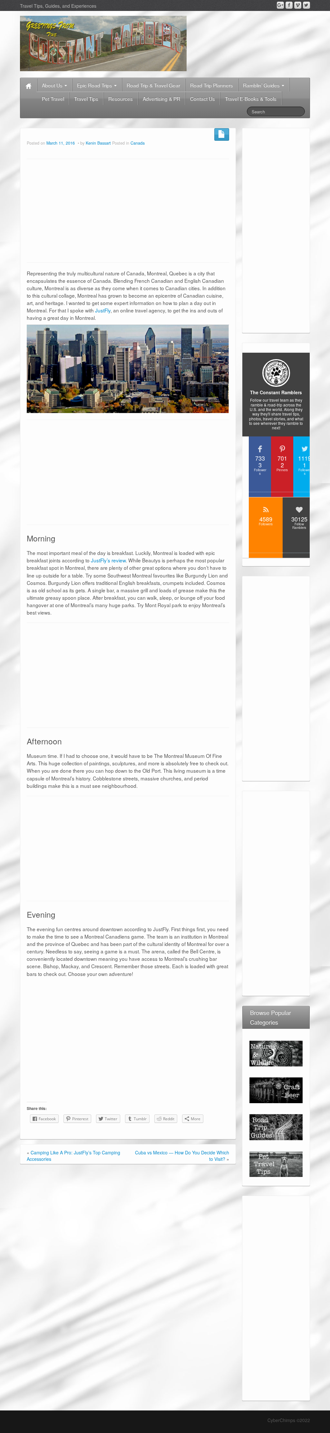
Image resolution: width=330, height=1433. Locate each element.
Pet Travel (53, 98)
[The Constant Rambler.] (103, 43)
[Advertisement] (128, 211)
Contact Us (202, 98)
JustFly (103, 310)
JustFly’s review (108, 560)
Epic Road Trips (95, 85)
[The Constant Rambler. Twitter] (306, 5)
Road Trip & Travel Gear (153, 85)
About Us (53, 85)
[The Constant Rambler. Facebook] (289, 5)
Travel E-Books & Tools (251, 98)
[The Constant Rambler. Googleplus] (280, 5)
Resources (120, 98)
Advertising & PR (161, 98)
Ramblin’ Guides (262, 85)
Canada (138, 143)
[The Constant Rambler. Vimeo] (297, 5)
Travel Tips (86, 98)
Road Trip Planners (211, 85)
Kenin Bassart (98, 143)
